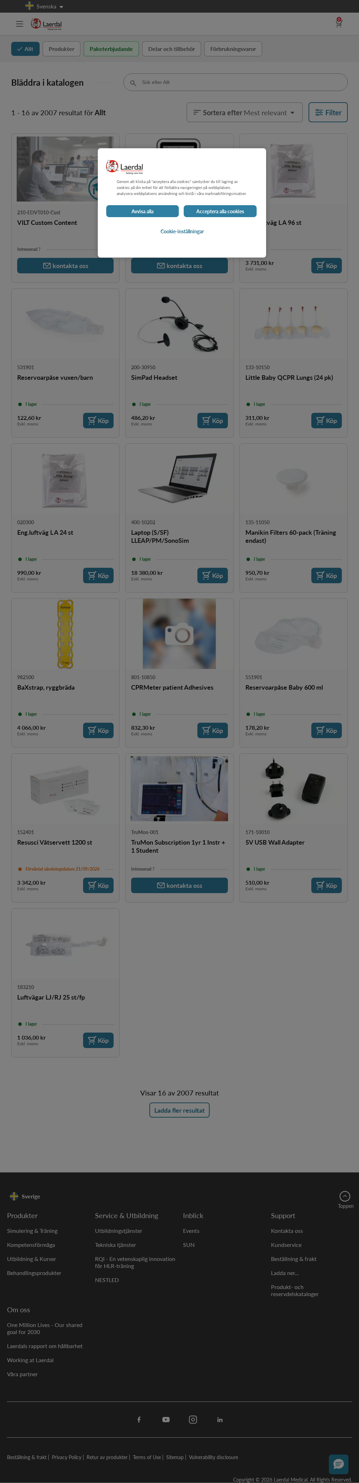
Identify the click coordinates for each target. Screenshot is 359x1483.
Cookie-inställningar (182, 231)
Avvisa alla (142, 211)
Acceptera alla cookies (220, 211)
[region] (182, 203)
